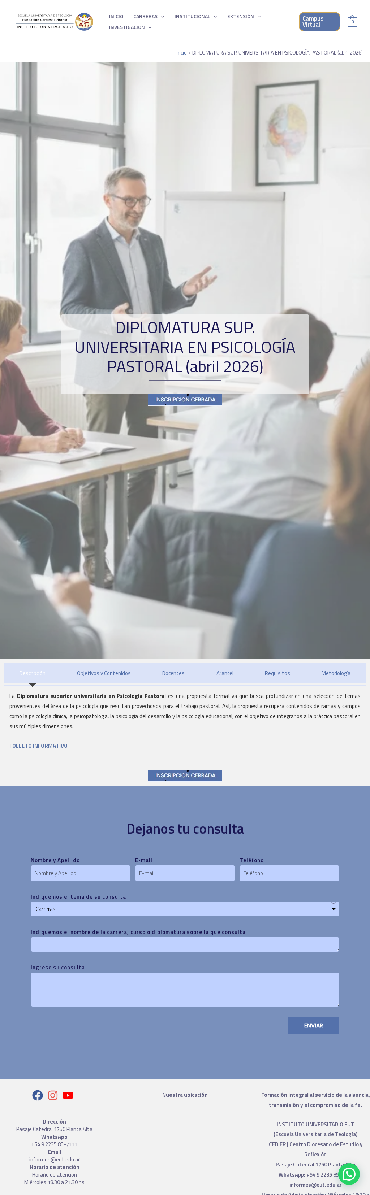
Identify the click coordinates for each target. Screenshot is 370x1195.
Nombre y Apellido (55, 860)
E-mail (143, 860)
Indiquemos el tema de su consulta (78, 896)
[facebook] (39, 1095)
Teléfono (252, 860)
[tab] (32, 673)
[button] (349, 1174)
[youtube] (70, 1095)
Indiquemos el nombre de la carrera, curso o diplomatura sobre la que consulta (138, 932)
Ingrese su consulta (58, 967)
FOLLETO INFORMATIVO (38, 746)
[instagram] (54, 1095)
